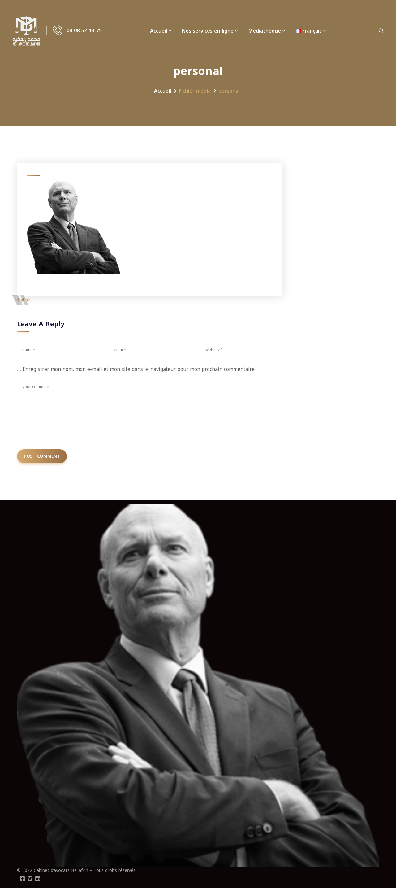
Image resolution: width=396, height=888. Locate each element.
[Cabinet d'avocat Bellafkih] (26, 30)
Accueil (158, 31)
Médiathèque (264, 31)
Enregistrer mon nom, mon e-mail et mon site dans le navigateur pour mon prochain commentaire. (139, 369)
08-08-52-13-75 (84, 31)
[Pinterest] (28, 300)
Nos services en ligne (208, 31)
